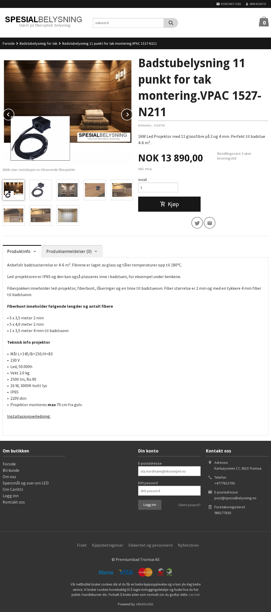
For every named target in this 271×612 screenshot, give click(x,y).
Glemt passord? (189, 505)
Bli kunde (11, 470)
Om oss (9, 476)
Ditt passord (148, 482)
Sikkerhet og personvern (150, 545)
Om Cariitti (13, 489)
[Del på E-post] (209, 223)
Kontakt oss (14, 502)
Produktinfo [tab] (18, 251)
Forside (9, 43)
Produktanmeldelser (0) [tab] (69, 251)
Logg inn (11, 495)
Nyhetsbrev (188, 545)
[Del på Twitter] (197, 223)
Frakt (82, 545)
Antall (142, 179)
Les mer (194, 594)
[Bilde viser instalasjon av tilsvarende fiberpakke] (68, 110)
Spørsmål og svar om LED (26, 483)
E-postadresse (150, 463)
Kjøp (173, 204)
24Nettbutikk (144, 604)
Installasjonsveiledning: (29, 416)
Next (132, 113)
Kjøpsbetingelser (107, 545)
